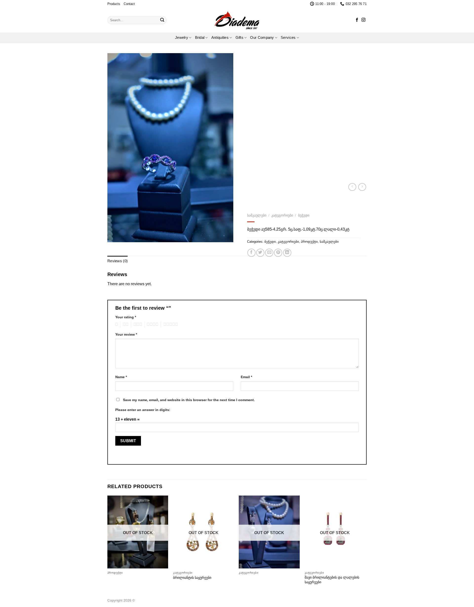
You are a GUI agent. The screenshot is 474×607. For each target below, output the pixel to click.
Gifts (239, 38)
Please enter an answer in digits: (142, 410)
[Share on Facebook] (251, 253)
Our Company (262, 38)
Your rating (125, 317)
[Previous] (107, 545)
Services (288, 38)
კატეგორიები (282, 215)
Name (121, 377)
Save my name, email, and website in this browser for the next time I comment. (189, 400)
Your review (126, 334)
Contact (129, 4)
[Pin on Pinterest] (278, 253)
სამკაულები (256, 215)
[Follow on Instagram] (363, 20)
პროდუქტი (309, 241)
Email (246, 377)
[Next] (365, 545)
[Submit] (162, 20)
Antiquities (220, 38)
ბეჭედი (303, 215)
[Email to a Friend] (269, 253)
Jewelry (181, 38)
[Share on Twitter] (260, 253)
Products (113, 4)
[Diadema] (237, 20)
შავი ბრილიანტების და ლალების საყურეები (332, 579)
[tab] (117, 261)
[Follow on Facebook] (357, 20)
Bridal (200, 38)
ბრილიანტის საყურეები (192, 578)
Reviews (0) (117, 261)
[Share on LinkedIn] (287, 253)
